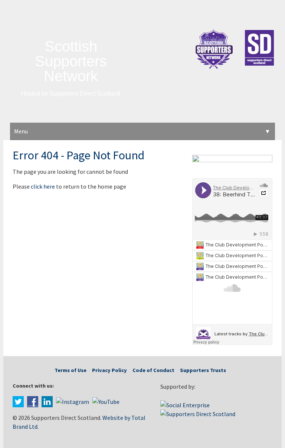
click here (43, 186)
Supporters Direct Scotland (84, 93)
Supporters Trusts (203, 370)
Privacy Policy (109, 370)
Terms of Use (70, 370)
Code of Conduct (153, 370)
